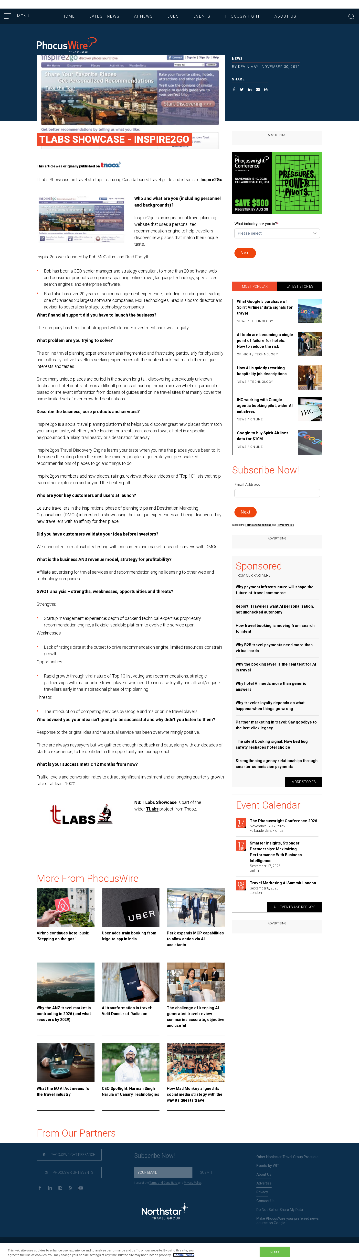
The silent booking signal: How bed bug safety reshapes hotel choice (272, 744)
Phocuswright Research (72, 1155)
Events (202, 16)
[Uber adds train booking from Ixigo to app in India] (131, 907)
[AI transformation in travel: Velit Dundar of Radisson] (131, 982)
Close (274, 1252)
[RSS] (70, 1187)
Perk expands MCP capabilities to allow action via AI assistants (195, 939)
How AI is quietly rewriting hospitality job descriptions (262, 371)
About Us (285, 16)
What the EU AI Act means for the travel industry (64, 1091)
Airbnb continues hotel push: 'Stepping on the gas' (63, 936)
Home (69, 16)
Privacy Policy (192, 1182)
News (237, 59)
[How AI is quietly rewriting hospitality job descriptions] (309, 377)
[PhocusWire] (67, 45)
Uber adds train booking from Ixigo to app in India (129, 936)
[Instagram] (60, 1187)
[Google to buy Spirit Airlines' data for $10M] (309, 442)
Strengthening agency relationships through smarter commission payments (276, 763)
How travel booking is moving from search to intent (275, 628)
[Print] (266, 90)
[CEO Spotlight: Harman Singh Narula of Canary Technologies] (131, 1062)
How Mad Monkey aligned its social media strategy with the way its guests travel (194, 1094)
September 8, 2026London (264, 890)
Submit (206, 1172)
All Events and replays (295, 907)
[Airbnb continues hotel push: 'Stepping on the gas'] (66, 907)
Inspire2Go (211, 179)
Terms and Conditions (258, 525)
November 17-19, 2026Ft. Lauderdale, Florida (267, 828)
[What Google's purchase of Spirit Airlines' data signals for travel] (309, 312)
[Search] (351, 16)
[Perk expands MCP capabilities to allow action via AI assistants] (196, 907)
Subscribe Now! (154, 1155)
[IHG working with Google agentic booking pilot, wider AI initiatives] (309, 410)
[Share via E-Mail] (258, 90)
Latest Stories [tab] (299, 286)
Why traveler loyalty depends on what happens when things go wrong (270, 706)
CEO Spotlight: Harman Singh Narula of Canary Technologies (130, 1091)
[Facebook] (40, 1187)
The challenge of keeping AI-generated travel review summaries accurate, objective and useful (195, 1017)
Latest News (104, 16)
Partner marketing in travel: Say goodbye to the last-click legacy (276, 725)
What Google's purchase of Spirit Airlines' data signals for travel (265, 307)
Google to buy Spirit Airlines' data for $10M (263, 436)
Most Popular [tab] (255, 286)
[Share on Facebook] (234, 90)
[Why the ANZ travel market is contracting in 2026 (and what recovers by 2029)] (66, 982)
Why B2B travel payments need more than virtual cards (274, 648)
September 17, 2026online (265, 868)
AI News (143, 16)
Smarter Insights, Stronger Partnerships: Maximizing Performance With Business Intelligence (276, 852)
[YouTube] (81, 1187)
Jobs (173, 16)
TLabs (152, 808)
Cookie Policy (183, 1255)
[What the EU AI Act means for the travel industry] (66, 1062)
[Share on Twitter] (242, 90)
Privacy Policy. (285, 525)
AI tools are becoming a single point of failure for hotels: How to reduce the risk (265, 340)
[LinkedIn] (50, 1187)
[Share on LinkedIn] (250, 90)
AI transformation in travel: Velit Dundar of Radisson (127, 1011)
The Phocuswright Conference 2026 (283, 821)
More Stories (304, 782)
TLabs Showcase (159, 802)
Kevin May (248, 67)
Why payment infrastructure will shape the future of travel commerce (275, 590)
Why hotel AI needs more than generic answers (271, 686)
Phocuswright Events (72, 1172)
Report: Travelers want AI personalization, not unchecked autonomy (275, 609)
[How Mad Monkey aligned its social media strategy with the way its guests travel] (196, 1062)
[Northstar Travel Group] (164, 1211)
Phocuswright (242, 16)
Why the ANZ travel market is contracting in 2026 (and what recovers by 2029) (64, 1014)
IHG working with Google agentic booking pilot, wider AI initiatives (265, 405)
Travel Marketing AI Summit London (283, 883)
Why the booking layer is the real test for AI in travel (276, 667)
